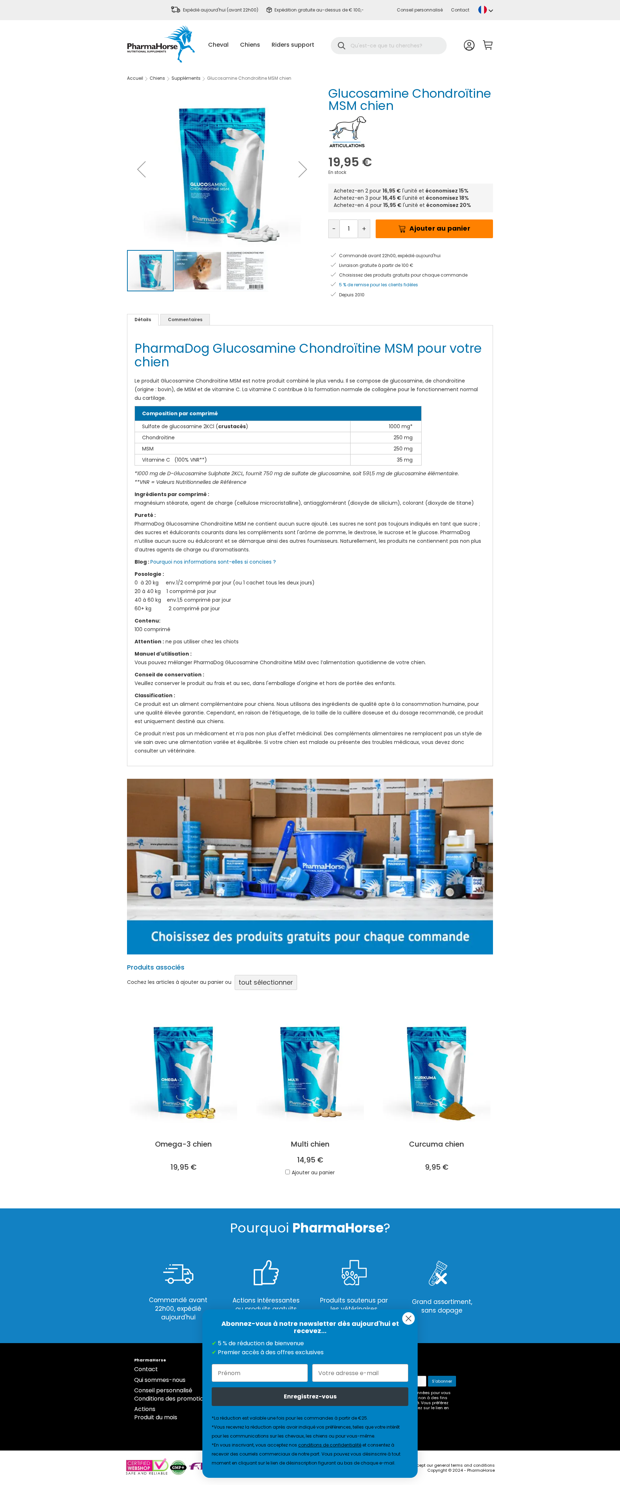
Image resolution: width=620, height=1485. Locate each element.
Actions (144, 1409)
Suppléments (186, 78)
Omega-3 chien (183, 1144)
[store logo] (161, 44)
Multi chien (310, 1144)
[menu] (261, 44)
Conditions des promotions (172, 1398)
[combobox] (393, 45)
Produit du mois (155, 1417)
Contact (460, 10)
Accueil (135, 78)
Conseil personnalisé (420, 10)
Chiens (157, 78)
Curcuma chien (436, 1144)
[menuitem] (218, 44)
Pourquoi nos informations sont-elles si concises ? (213, 561)
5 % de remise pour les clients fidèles (378, 285)
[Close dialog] (408, 1318)
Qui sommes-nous (159, 1380)
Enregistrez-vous (310, 1396)
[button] (485, 9)
